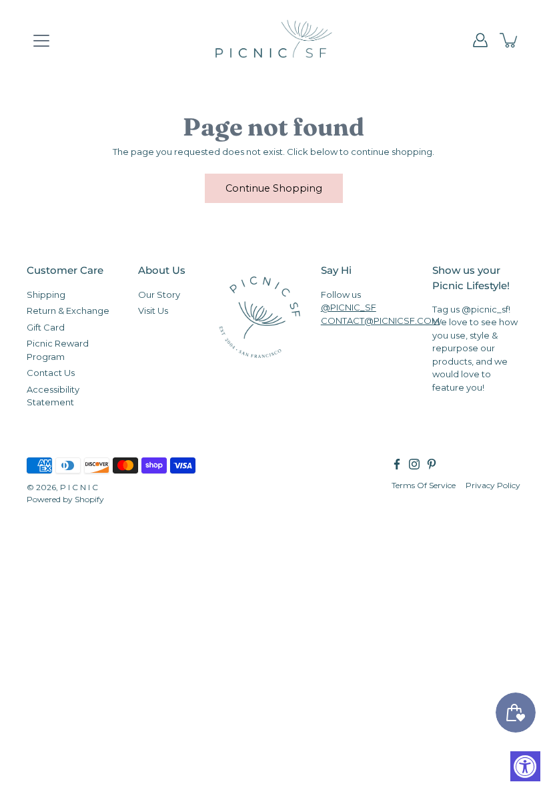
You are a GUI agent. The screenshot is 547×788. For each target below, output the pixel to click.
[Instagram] (414, 464)
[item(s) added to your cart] (509, 40)
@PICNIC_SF (348, 307)
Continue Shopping (273, 188)
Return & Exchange (68, 310)
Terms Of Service (424, 485)
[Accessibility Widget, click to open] (525, 766)
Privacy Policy (493, 485)
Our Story (159, 294)
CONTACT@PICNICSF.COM (380, 320)
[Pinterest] (431, 464)
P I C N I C (79, 487)
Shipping (46, 294)
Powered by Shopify (65, 499)
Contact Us (51, 372)
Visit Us (153, 310)
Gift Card (46, 327)
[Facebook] (397, 464)
